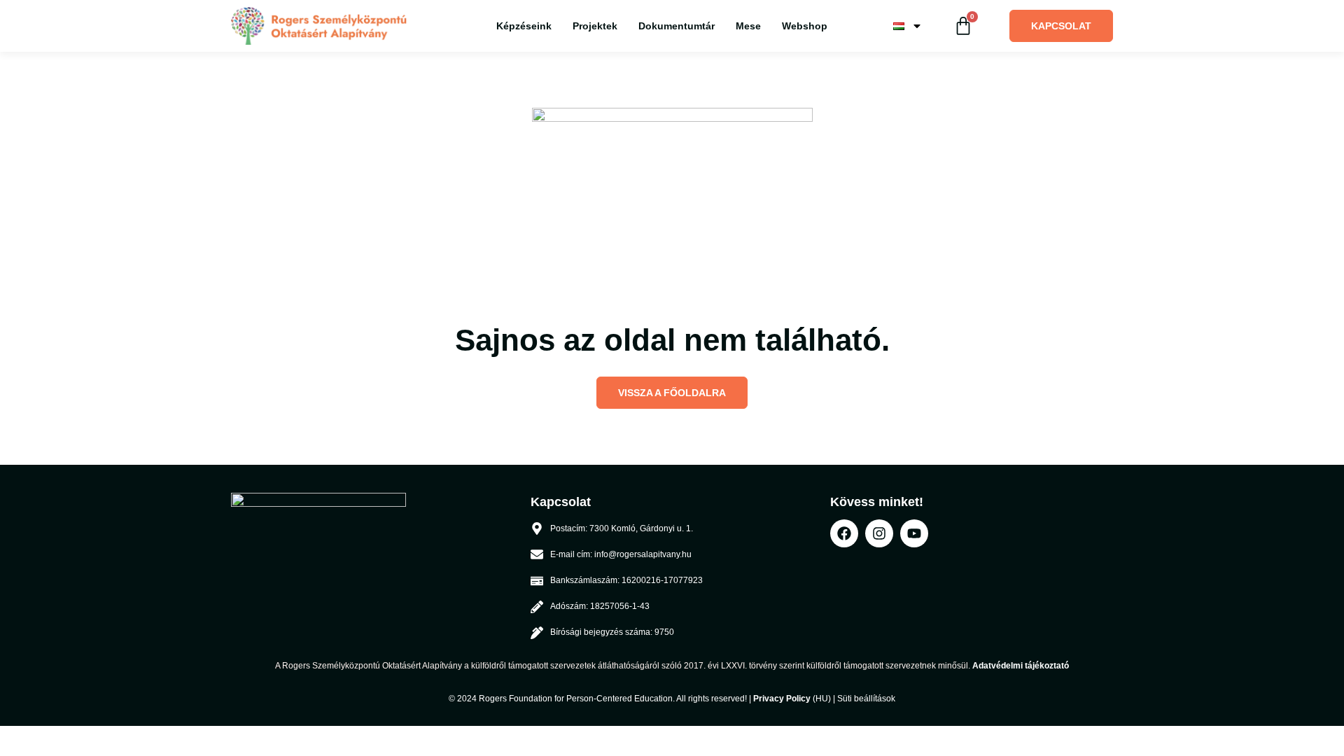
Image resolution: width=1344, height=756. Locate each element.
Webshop (804, 25)
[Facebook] (844, 533)
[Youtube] (914, 533)
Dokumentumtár (676, 25)
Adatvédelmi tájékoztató (1020, 666)
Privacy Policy (782, 699)
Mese (748, 25)
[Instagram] (879, 533)
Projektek (595, 25)
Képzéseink (524, 25)
